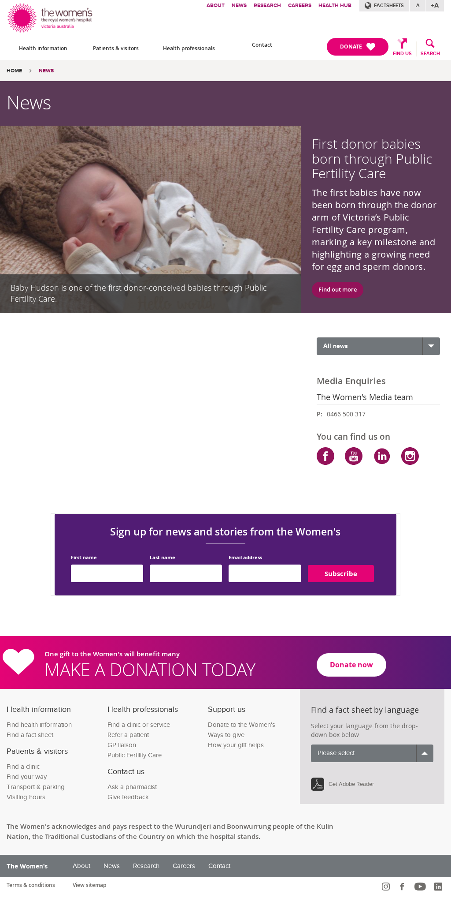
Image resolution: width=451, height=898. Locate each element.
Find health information (39, 725)
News (239, 5)
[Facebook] (325, 456)
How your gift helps (236, 745)
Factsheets (389, 5)
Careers (299, 5)
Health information (43, 48)
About (216, 5)
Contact (262, 45)
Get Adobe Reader (351, 784)
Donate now (351, 665)
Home (14, 70)
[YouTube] (353, 456)
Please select (336, 753)
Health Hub (334, 5)
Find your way (27, 777)
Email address (245, 557)
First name (84, 557)
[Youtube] (421, 887)
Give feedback (128, 797)
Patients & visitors (116, 48)
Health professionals (189, 48)
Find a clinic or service (138, 725)
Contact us (125, 771)
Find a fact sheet (30, 735)
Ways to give (226, 735)
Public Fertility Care (134, 755)
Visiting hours (26, 797)
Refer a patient (128, 735)
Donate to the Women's (241, 725)
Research (267, 5)
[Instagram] (410, 456)
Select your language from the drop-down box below (364, 730)
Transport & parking (36, 787)
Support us (226, 709)
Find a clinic (23, 766)
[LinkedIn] (382, 456)
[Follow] (387, 887)
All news (335, 346)
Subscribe (341, 573)
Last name (162, 557)
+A (435, 5)
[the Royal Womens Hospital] (51, 16)
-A (417, 5)
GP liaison (121, 745)
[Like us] (403, 887)
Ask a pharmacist (132, 787)
